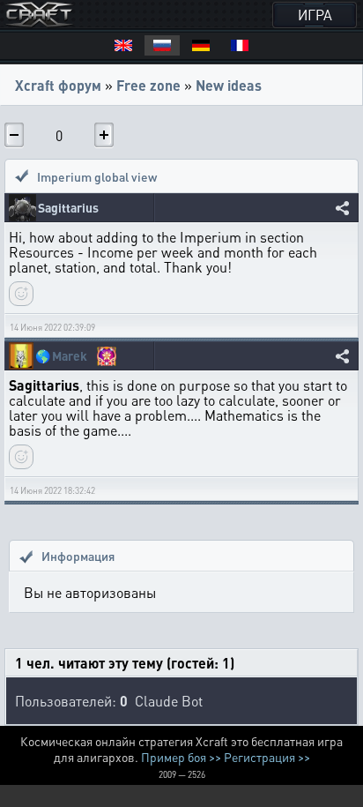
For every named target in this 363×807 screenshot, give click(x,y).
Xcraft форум (58, 85)
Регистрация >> (267, 757)
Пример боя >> (181, 757)
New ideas (229, 85)
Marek (69, 355)
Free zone (148, 85)
